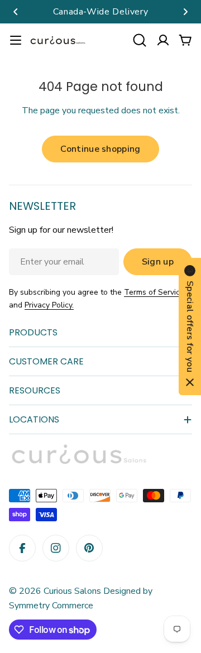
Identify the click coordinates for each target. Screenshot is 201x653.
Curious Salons (72, 591)
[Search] (139, 40)
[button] (15, 11)
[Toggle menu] (15, 40)
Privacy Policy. (49, 305)
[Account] (163, 40)
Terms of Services (156, 292)
